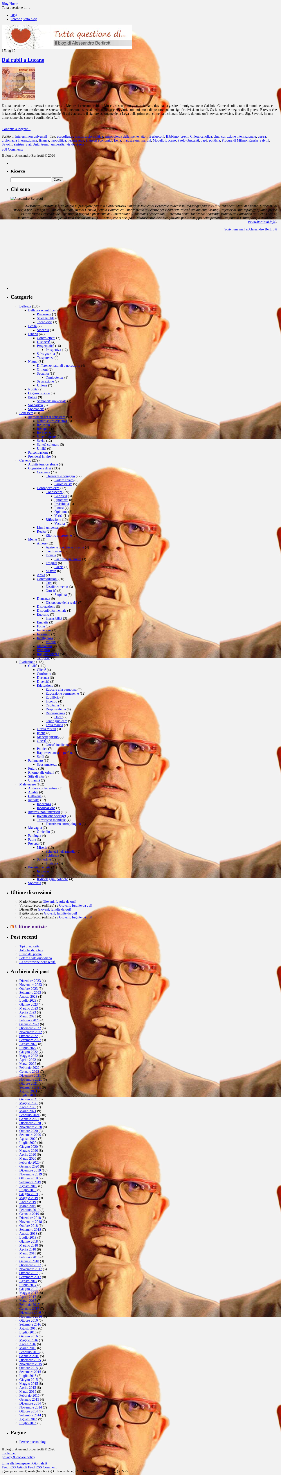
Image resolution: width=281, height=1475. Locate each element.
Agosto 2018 (28, 1233)
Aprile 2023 (27, 1012)
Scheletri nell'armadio (61, 851)
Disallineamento (57, 587)
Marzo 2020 (27, 1158)
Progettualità (45, 346)
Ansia (41, 575)
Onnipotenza (54, 377)
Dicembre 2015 (30, 1360)
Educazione (45, 685)
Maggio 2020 (28, 1150)
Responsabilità (56, 709)
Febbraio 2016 (29, 1352)
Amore (42, 543)
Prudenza (43, 650)
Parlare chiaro (64, 480)
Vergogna (43, 658)
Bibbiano (172, 136)
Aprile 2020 (27, 1154)
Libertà (33, 334)
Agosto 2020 (28, 1139)
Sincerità (43, 330)
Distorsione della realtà (61, 602)
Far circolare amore (67, 559)
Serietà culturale (48, 444)
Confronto (44, 674)
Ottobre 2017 (28, 1273)
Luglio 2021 (27, 1095)
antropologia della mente (122, 136)
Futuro (32, 768)
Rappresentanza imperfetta (55, 753)
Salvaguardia (46, 354)
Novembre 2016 (30, 1316)
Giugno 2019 (28, 1194)
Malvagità (35, 828)
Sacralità (43, 373)
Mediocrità (44, 646)
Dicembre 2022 (30, 1028)
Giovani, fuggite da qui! (59, 901)
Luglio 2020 (27, 1142)
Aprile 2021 (27, 1107)
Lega (117, 140)
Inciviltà (33, 800)
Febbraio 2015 (29, 1395)
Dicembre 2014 (30, 1403)
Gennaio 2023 (29, 1024)
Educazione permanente (62, 693)
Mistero (51, 571)
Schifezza (52, 855)
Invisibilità (61, 504)
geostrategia (76, 140)
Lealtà (32, 326)
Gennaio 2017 (29, 1308)
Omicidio (43, 832)
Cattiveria (34, 796)
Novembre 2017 (30, 1269)
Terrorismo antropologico (63, 824)
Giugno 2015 (28, 1380)
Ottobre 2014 (28, 1411)
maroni (146, 140)
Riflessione (53, 519)
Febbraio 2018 (29, 1257)
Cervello (25, 460)
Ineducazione (46, 808)
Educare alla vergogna (61, 689)
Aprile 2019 (27, 1202)
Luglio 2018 (27, 1237)
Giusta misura (46, 729)
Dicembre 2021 (30, 1075)
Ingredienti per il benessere (46, 417)
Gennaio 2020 (29, 1166)
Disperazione (46, 606)
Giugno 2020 (28, 1146)
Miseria (42, 847)
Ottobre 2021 (28, 1083)
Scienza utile (45, 318)
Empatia (42, 622)
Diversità (43, 681)
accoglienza (65, 136)
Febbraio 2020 (29, 1162)
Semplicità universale (51, 401)
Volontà (51, 642)
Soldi (40, 756)
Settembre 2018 (30, 1229)
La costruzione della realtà (37, 962)
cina (216, 136)
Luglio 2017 (27, 1285)
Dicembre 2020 (30, 1123)
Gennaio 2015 (29, 1399)
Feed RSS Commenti (42, 1467)
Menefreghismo (48, 737)
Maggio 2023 (28, 1008)
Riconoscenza (55, 713)
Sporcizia (34, 883)
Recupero (43, 429)
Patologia (34, 835)
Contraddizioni (47, 579)
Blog (14, 15)
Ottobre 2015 (28, 1368)
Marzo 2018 (27, 1253)
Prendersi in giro (39, 456)
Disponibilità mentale (51, 610)
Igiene (41, 733)
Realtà (41, 531)
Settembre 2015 (30, 1372)
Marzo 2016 (27, 1348)
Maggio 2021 (28, 1103)
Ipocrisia (43, 871)
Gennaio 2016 (29, 1356)
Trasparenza (45, 357)
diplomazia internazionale (19, 140)
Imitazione (44, 630)
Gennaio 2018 (29, 1261)
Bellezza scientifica (41, 310)
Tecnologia (44, 322)
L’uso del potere (30, 954)
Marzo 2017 (27, 1301)
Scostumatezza (47, 764)
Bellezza (25, 306)
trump (45, 144)
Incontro (51, 701)
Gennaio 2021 (29, 1119)
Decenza (43, 677)
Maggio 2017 (28, 1293)
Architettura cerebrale (43, 464)
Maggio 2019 (28, 1198)
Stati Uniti (32, 144)
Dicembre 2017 (30, 1265)
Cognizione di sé (39, 468)
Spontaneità (36, 409)
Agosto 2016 (28, 1328)
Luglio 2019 (27, 1190)
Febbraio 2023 (29, 1020)
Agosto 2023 (28, 996)
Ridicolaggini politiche (52, 879)
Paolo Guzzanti (188, 140)
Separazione (45, 381)
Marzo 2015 (27, 1391)
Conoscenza (54, 492)
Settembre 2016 (30, 1324)
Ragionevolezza (48, 654)
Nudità (33, 389)
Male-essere (27, 784)
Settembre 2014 (30, 1415)
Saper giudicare (56, 721)
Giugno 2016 (28, 1336)
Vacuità (59, 523)
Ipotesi (59, 508)
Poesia (32, 397)
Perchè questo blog (24, 19)
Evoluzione (27, 662)
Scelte (41, 440)
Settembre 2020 (30, 1135)
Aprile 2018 (27, 1249)
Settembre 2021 (30, 1087)
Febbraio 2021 (29, 1115)
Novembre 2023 (30, 984)
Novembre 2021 (30, 1079)
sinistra (19, 144)
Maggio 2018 (28, 1245)
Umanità (34, 780)
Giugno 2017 (28, 1289)
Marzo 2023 (27, 1016)
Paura (32, 839)
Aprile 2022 (27, 1060)
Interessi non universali (31, 136)
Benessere (26, 413)
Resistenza (44, 433)
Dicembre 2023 (30, 981)
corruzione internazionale (238, 136)
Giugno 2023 (28, 1004)
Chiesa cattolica (201, 136)
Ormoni (42, 369)
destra (262, 136)
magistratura (131, 140)
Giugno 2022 (28, 1052)
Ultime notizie (31, 926)
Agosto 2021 (28, 1091)
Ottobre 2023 (28, 988)
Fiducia (51, 555)
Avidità (33, 792)
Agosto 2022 (28, 1044)
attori (144, 136)
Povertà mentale (39, 867)
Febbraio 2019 (29, 1210)
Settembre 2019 (30, 1182)
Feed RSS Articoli (14, 1467)
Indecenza (44, 804)
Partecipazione (38, 452)
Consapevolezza (48, 488)
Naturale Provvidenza (52, 421)
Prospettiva (53, 350)
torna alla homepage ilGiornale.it (24, 1463)
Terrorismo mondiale (51, 820)
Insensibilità (54, 618)
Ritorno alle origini (41, 772)
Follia (41, 626)
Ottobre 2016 (28, 1320)
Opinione (60, 512)
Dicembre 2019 (30, 1170)
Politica (42, 749)
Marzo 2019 (27, 1206)
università (58, 144)
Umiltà (41, 448)
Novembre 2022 (30, 1032)
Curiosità (60, 496)
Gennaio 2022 (29, 1071)
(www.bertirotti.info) (262, 222)
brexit (184, 136)
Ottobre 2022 (28, 1036)
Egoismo (43, 614)
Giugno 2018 (28, 1241)
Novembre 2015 (30, 1364)
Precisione (44, 314)
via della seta (75, 144)
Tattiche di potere (31, 950)
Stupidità (60, 594)
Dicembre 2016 (30, 1312)
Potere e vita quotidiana (35, 958)
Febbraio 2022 (29, 1067)
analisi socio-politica (89, 136)
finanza (44, 140)
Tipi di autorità (29, 946)
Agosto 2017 (28, 1281)
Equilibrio (52, 697)
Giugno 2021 (28, 1099)
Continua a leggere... (16, 129)
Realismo (43, 425)
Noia (40, 875)
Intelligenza (45, 638)
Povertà (33, 843)
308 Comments (12, 149)
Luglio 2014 (27, 1423)
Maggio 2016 (28, 1340)
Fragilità (51, 563)
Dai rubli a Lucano (23, 60)
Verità (58, 515)
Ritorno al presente (59, 535)
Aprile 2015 (27, 1387)
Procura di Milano (234, 140)
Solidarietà (35, 405)
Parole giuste (63, 484)
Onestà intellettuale (59, 745)
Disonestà (43, 342)
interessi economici (99, 140)
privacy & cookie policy (18, 1457)
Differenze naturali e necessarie (58, 365)
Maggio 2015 (28, 1383)
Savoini (7, 144)
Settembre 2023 (30, 992)
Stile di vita (36, 776)
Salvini (264, 140)
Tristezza (52, 863)
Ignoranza (61, 500)
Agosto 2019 (28, 1186)
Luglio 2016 (27, 1332)
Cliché (41, 670)
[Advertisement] (43, 262)
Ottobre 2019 (28, 1178)
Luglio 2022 (27, 1048)
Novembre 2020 (30, 1127)
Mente (32, 539)
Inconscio (43, 634)
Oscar (58, 717)
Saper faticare (46, 436)
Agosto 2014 (28, 1419)
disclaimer (9, 1453)
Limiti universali (48, 527)
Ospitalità (52, 705)
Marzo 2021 (27, 1111)
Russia (253, 140)
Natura (33, 361)
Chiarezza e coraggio (60, 476)
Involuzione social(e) (51, 816)
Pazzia (58, 567)
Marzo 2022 (27, 1063)
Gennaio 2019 (29, 1214)
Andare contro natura (43, 788)
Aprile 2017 (27, 1297)
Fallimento (35, 760)
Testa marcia (54, 725)
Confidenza (54, 551)
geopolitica (58, 140)
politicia (214, 140)
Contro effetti (46, 338)
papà (204, 140)
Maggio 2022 (28, 1056)
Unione (42, 385)
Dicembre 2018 (30, 1218)
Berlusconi (156, 136)
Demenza (43, 598)
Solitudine (44, 859)
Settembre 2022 (30, 1040)
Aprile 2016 (27, 1344)
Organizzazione (39, 393)
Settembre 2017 (30, 1277)
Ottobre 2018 (28, 1225)
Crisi (49, 583)
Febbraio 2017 (29, 1304)
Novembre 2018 (30, 1221)
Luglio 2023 (27, 1000)
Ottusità (51, 591)
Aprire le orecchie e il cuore (65, 547)
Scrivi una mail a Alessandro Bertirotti (250, 229)
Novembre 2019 (30, 1174)
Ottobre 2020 (28, 1131)
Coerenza (43, 472)
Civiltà (32, 666)
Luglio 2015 (27, 1376)
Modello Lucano (164, 140)
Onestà (42, 741)
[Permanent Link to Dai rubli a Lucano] (18, 99)
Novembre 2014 (30, 1407)
